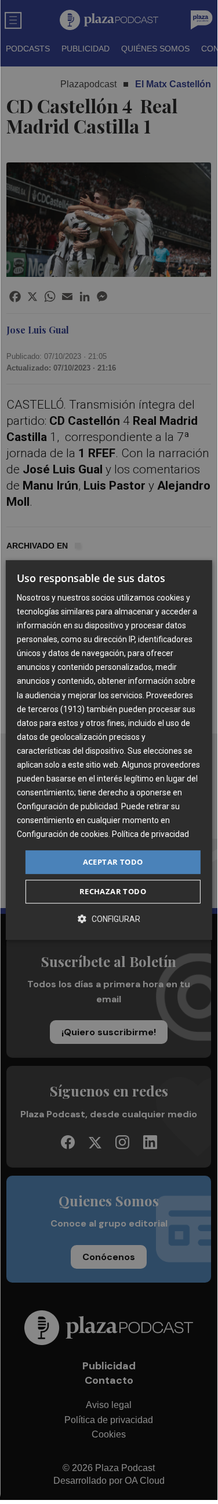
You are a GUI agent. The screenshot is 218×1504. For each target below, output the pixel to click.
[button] (109, 918)
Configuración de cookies (62, 834)
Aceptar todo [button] (113, 862)
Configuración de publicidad (67, 806)
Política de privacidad (150, 834)
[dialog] (108, 750)
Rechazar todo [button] (112, 891)
